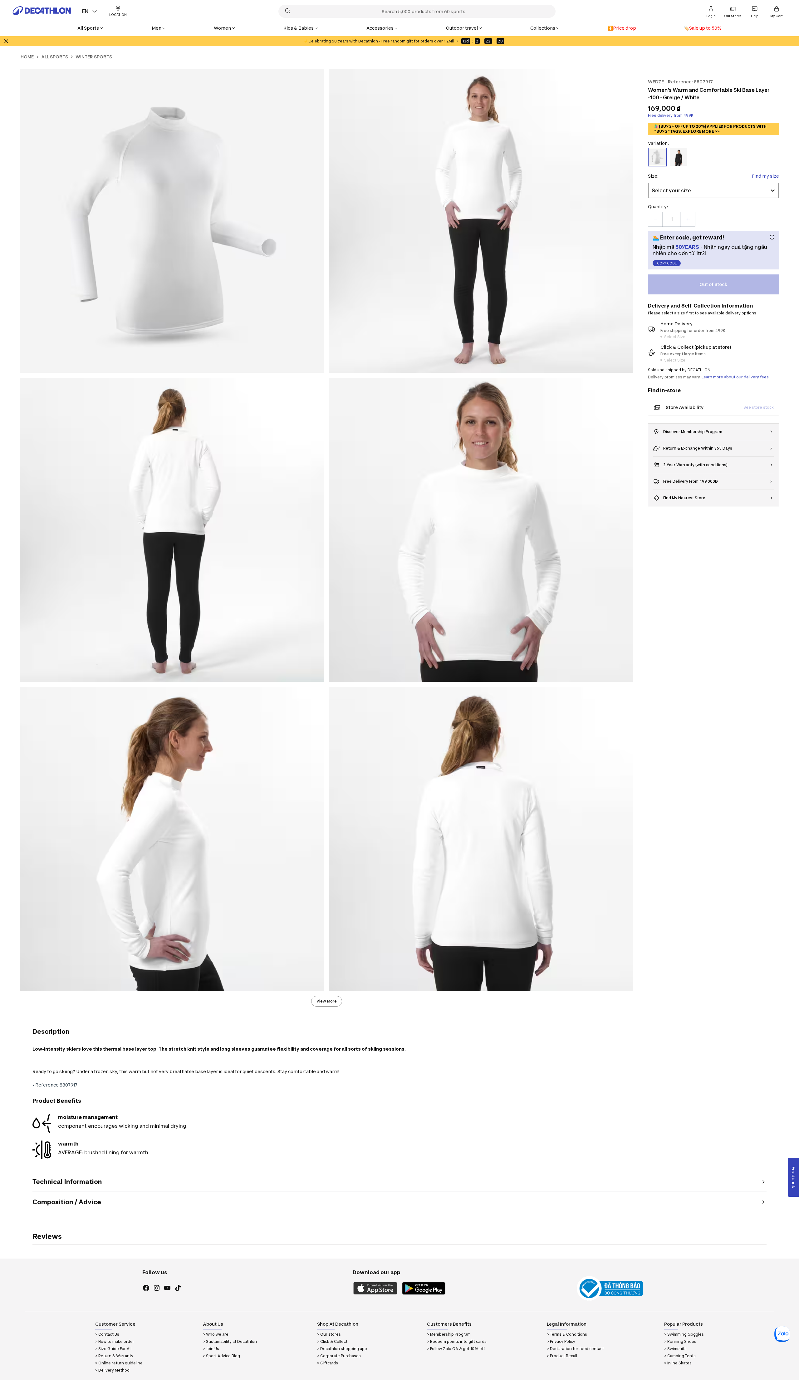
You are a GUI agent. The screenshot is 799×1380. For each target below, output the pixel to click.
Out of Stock (713, 284)
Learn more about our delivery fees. (736, 377)
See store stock (758, 407)
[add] (687, 219)
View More (326, 1001)
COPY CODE (667, 263)
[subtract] (655, 219)
